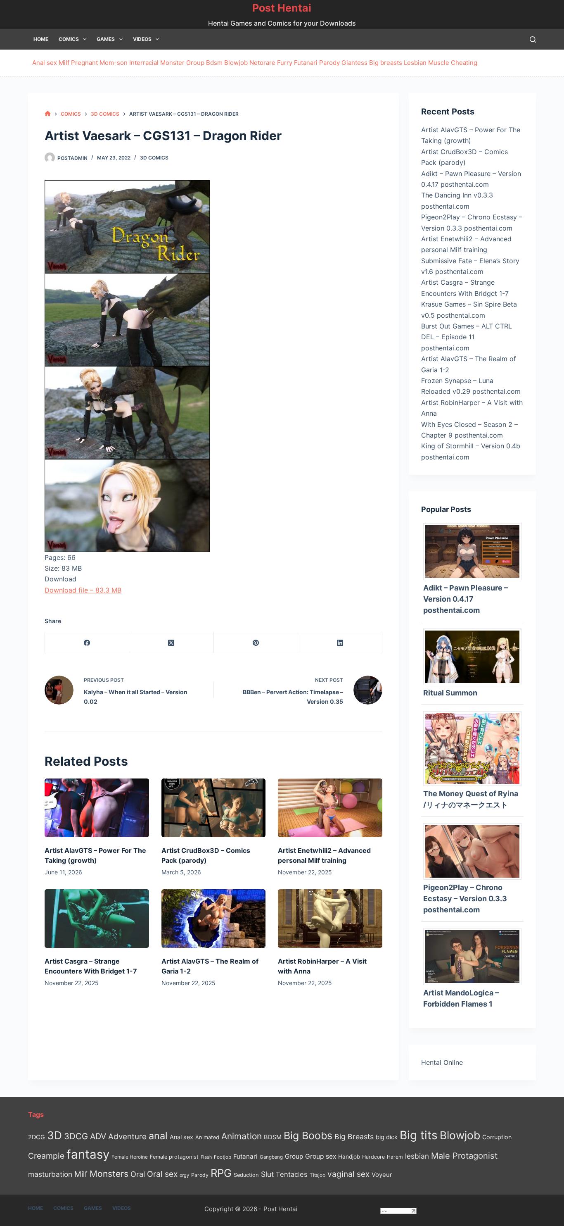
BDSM (273, 1137)
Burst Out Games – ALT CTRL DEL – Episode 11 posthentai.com (466, 337)
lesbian (417, 1156)
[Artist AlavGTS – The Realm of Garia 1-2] (213, 918)
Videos (142, 39)
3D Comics (154, 158)
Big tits (419, 1135)
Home (40, 39)
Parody (329, 63)
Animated (207, 1137)
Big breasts (385, 63)
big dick (387, 1136)
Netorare (262, 63)
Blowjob (236, 63)
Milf (64, 63)
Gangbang (271, 1157)
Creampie (46, 1156)
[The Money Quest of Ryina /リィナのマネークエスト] (475, 748)
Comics (69, 39)
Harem (395, 1157)
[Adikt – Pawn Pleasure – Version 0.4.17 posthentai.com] (475, 551)
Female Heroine (129, 1157)
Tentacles (292, 1174)
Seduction (246, 1175)
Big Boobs (308, 1135)
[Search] (533, 39)
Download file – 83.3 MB (83, 590)
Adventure (127, 1136)
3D (54, 1135)
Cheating (464, 63)
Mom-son (114, 63)
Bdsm (214, 63)
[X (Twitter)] (171, 642)
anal (158, 1136)
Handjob (349, 1156)
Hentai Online (442, 1062)
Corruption (497, 1136)
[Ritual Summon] (475, 656)
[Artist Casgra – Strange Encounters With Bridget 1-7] (97, 918)
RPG (221, 1172)
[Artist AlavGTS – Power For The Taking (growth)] (97, 807)
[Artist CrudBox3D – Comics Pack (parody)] (213, 807)
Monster (172, 63)
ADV (98, 1136)
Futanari (306, 63)
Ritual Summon (450, 692)
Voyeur (382, 1174)
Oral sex (162, 1174)
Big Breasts (354, 1136)
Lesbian (415, 63)
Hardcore (373, 1157)
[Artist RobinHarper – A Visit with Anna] (330, 918)
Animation (241, 1136)
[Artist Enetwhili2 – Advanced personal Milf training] (330, 807)
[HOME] (48, 114)
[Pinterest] (256, 642)
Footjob (222, 1157)
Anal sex (44, 63)
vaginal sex (348, 1174)
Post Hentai (281, 8)
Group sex (320, 1156)
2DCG (36, 1136)
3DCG (76, 1136)
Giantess (354, 63)
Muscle (438, 63)
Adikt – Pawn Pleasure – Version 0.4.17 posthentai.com (465, 598)
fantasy (87, 1154)
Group (195, 63)
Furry (284, 63)
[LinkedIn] (340, 642)
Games (106, 39)
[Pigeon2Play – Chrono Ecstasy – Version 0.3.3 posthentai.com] (475, 851)
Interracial (144, 63)
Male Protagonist (464, 1156)
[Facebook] (87, 642)
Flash (206, 1157)
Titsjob (317, 1175)
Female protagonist (174, 1157)
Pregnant (84, 63)
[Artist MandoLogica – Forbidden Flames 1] (475, 956)
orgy (184, 1175)
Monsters (109, 1174)
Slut (267, 1174)
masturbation (50, 1174)
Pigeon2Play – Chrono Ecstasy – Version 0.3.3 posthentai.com (465, 898)
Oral (137, 1173)
